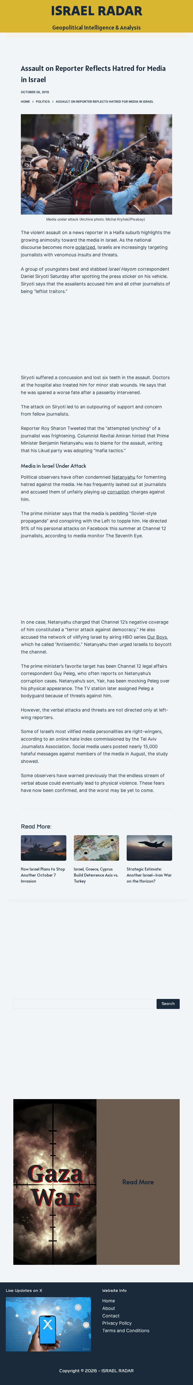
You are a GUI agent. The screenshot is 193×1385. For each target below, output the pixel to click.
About (108, 1308)
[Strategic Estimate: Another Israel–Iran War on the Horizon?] (149, 848)
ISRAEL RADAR (96, 10)
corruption (118, 491)
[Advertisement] (96, 337)
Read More (138, 1181)
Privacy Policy (117, 1323)
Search (168, 1003)
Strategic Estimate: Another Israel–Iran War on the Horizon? (149, 875)
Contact (111, 1315)
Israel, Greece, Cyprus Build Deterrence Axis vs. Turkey (96, 875)
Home (108, 1300)
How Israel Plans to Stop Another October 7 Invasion (43, 875)
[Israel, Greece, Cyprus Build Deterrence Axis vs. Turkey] (96, 848)
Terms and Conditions (125, 1330)
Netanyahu (123, 477)
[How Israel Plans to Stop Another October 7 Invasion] (43, 848)
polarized (85, 247)
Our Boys (157, 637)
